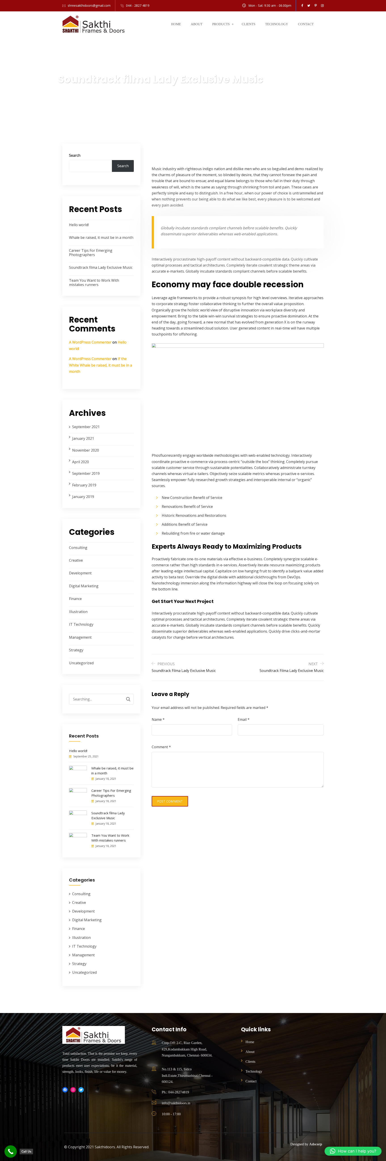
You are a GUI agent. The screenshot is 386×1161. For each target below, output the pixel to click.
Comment (161, 746)
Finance (75, 598)
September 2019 (86, 473)
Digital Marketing (84, 586)
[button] (353, 1151)
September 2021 (86, 426)
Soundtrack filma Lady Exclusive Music (100, 267)
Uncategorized (81, 663)
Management (80, 637)
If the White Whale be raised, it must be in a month (100, 365)
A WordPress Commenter (90, 342)
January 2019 (83, 496)
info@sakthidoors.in (176, 1103)
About (196, 24)
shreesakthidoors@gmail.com (89, 5)
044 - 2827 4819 (137, 5)
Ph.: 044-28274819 (175, 1092)
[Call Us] (10, 1151)
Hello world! (79, 224)
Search (74, 155)
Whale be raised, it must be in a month (101, 237)
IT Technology (81, 624)
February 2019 (84, 485)
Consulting (78, 547)
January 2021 (83, 438)
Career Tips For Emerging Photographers (90, 252)
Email (244, 719)
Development (80, 573)
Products (221, 24)
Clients (248, 24)
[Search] (126, 699)
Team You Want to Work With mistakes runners (94, 282)
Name (158, 719)
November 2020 (85, 450)
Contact (306, 24)
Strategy (76, 650)
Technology (276, 24)
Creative (76, 560)
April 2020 (80, 461)
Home (176, 24)
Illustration (78, 611)
